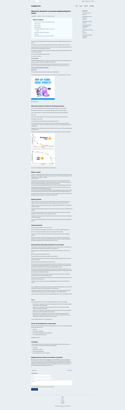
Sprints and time (37, 25)
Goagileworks (36, 6)
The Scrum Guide (35, 178)
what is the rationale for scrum (46, 74)
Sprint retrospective (36, 313)
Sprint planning (36, 304)
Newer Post (69, 370)
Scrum (49, 16)
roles (46, 16)
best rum (51, 365)
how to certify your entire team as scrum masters (60, 65)
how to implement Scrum (39, 279)
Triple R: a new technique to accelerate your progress (49, 124)
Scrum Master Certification (36, 56)
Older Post (34, 370)
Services (81, 5)
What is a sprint (37, 23)
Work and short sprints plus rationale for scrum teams (44, 29)
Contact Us (86, 5)
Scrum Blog (92, 5)
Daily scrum (35, 307)
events (43, 16)
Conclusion (36, 34)
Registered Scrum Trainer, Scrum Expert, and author (44, 35)
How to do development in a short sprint (41, 32)
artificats (39, 16)
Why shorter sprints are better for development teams (44, 22)
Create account (87, 1)
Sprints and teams (37, 27)
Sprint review (35, 310)
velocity (43, 319)
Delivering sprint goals (86, 12)
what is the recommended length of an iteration (61, 74)
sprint (53, 16)
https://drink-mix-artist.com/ (62, 363)
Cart (93, 1)
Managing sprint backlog (87, 21)
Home (77, 5)
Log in (83, 1)
